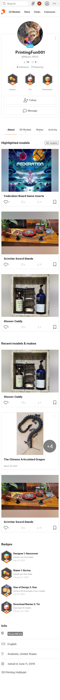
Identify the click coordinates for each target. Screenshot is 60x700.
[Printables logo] (3, 12)
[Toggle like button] (6, 202)
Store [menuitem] (27, 11)
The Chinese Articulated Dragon (24, 459)
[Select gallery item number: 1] (24, 189)
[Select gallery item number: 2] (27, 189)
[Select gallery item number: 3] (30, 189)
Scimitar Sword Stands (18, 258)
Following (37, 66)
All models (51, 142)
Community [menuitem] (50, 11)
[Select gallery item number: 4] (32, 189)
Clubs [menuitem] (37, 11)
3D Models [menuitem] (14, 11)
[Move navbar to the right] (57, 12)
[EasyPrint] (33, 3)
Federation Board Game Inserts (24, 195)
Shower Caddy (13, 321)
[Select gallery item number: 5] (35, 189)
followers (23, 66)
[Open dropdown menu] (55, 37)
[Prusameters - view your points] (39, 3)
